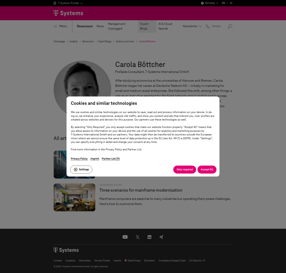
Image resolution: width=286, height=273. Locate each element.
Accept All (207, 169)
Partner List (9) (111, 158)
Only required (185, 169)
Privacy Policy (79, 158)
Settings (84, 169)
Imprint (94, 158)
